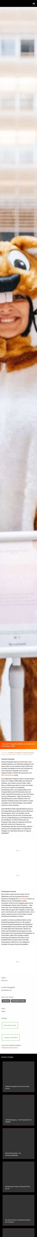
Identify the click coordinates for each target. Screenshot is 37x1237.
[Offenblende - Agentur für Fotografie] (12, 4)
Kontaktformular (10, 1025)
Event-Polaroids (23, 898)
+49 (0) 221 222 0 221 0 (9, 1048)
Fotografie (11, 752)
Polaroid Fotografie (28, 752)
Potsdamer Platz (18, 1001)
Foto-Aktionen (18, 752)
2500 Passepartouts (7, 775)
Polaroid (6, 1001)
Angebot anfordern (11, 1037)
